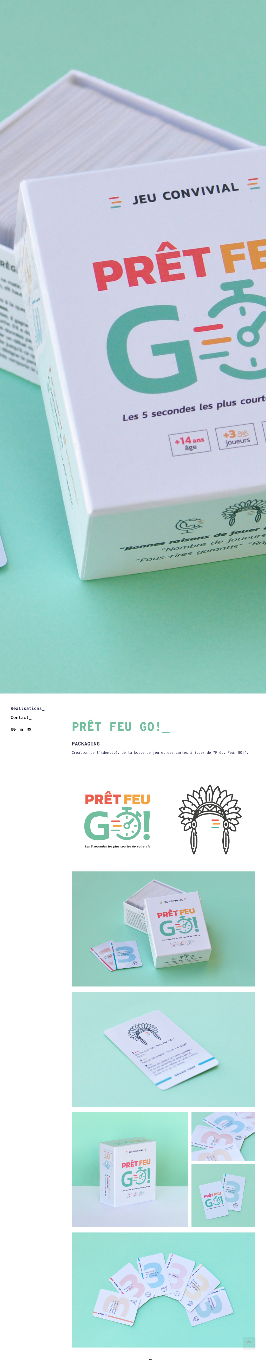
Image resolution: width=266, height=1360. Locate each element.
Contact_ (21, 717)
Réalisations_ (27, 708)
